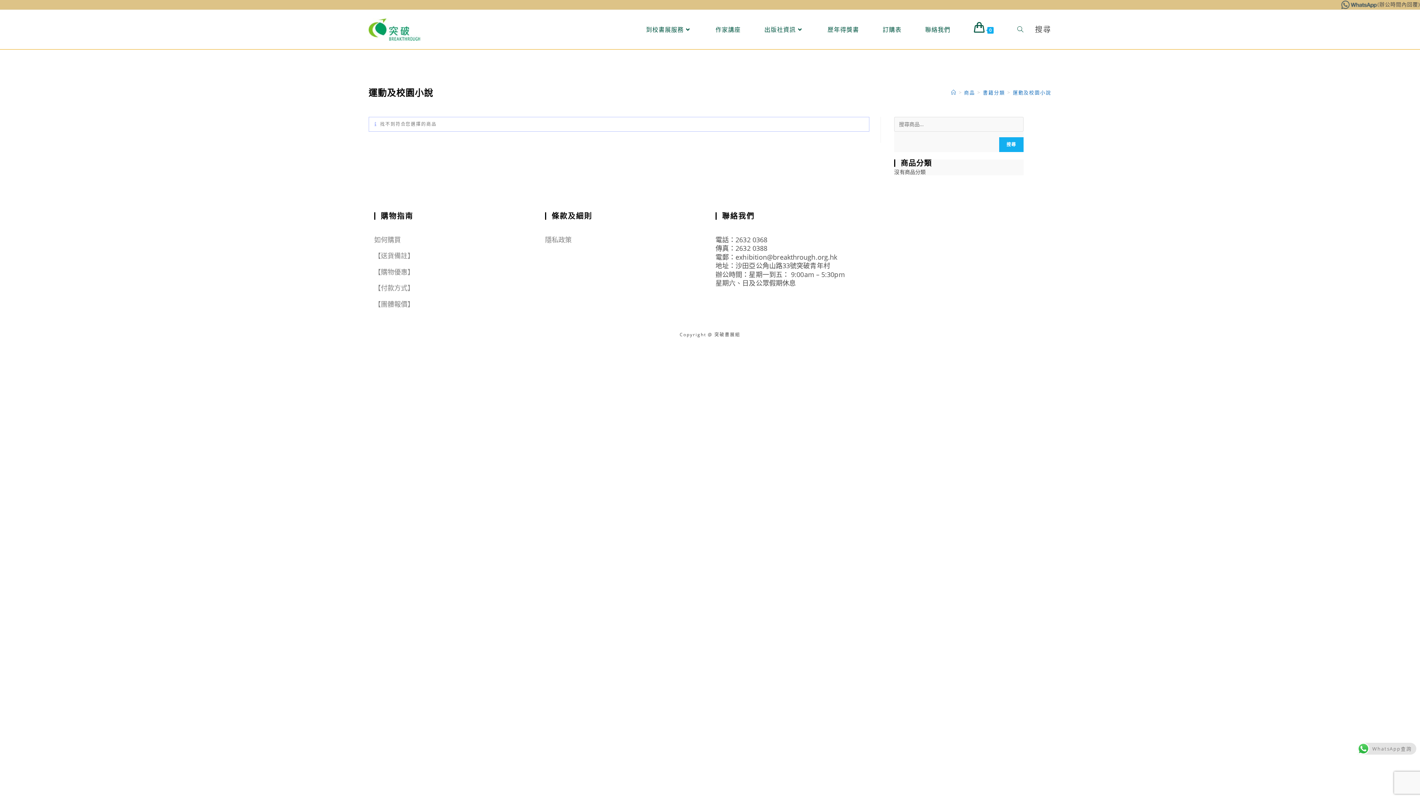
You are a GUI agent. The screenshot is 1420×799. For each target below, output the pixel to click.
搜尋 (1011, 144)
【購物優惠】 (394, 271)
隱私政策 (558, 239)
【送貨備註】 (394, 255)
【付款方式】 (394, 287)
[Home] (954, 92)
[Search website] (1020, 29)
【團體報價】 (394, 304)
